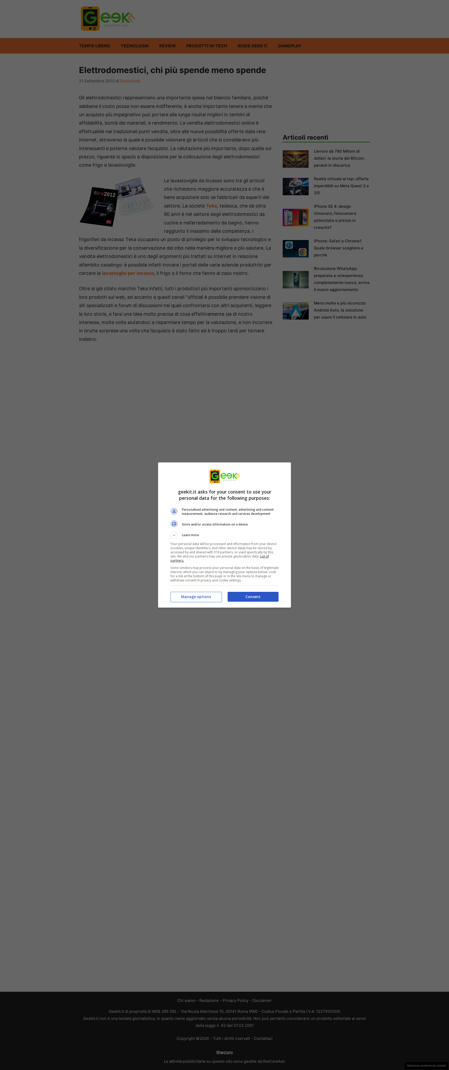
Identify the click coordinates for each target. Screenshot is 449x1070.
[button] (224, 535)
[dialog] (224, 535)
